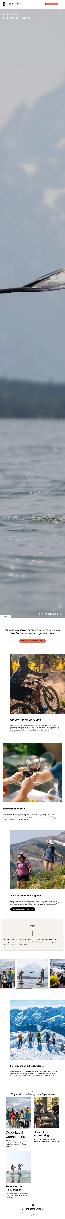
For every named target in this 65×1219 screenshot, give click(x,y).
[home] (12, 4)
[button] (51, 4)
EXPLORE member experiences (32, 641)
